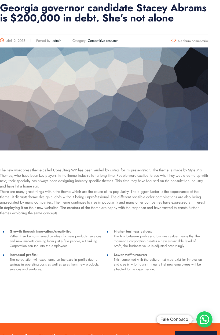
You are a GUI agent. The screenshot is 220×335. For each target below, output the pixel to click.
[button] (204, 319)
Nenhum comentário (193, 40)
